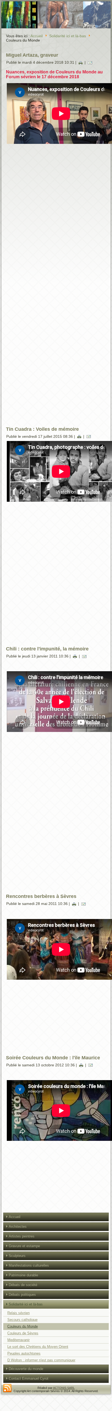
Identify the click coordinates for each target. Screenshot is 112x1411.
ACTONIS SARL (64, 1387)
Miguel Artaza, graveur (32, 55)
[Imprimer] (80, 62)
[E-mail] (90, 62)
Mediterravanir (18, 1340)
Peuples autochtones (24, 1353)
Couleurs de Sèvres (22, 1333)
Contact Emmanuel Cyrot (28, 1378)
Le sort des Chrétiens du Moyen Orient (37, 1347)
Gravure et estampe (24, 1246)
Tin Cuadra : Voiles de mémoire (42, 429)
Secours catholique (22, 1320)
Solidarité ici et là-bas (67, 36)
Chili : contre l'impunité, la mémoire (47, 649)
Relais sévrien (18, 1313)
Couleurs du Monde (22, 1326)
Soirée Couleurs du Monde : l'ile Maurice (53, 1057)
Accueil (36, 36)
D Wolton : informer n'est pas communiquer (41, 1360)
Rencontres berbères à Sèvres (41, 896)
